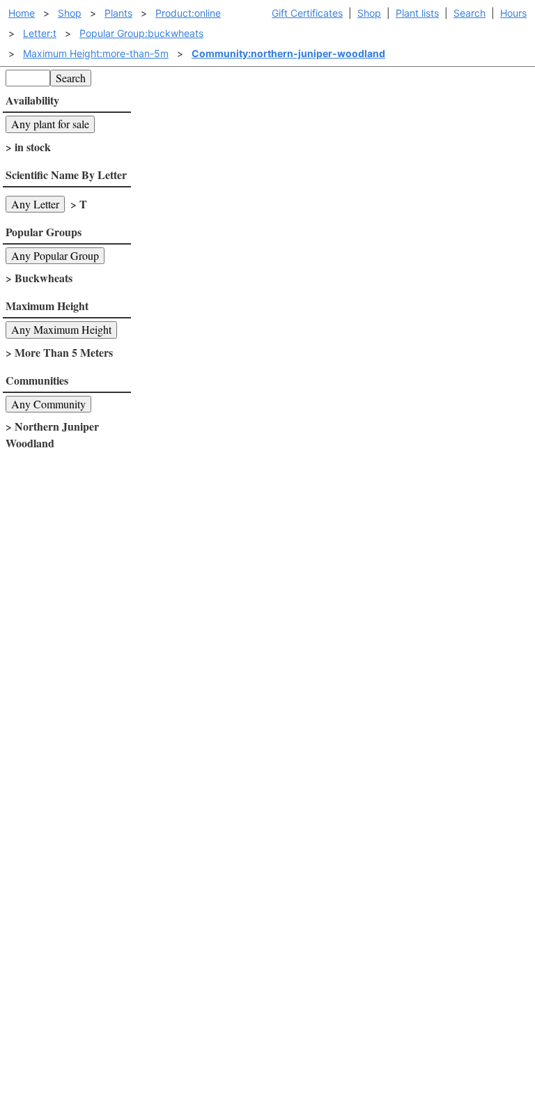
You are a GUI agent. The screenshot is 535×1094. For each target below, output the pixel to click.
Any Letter (35, 204)
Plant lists (417, 13)
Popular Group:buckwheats (141, 33)
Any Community (48, 403)
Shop (369, 13)
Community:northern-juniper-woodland (288, 53)
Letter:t (39, 33)
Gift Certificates (307, 13)
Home (21, 13)
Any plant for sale (50, 123)
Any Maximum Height (61, 329)
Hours (513, 13)
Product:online (188, 13)
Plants (118, 13)
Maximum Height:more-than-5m (96, 53)
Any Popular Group (55, 255)
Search (469, 13)
